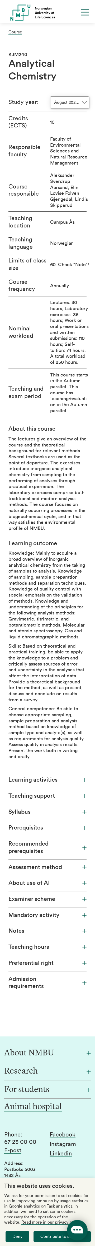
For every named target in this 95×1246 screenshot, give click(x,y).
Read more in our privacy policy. (51, 1222)
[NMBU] (47, 12)
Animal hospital (33, 1107)
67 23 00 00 (20, 1142)
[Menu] (85, 12)
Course (15, 32)
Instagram (63, 1144)
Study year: (23, 102)
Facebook (62, 1135)
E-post (12, 1150)
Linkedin (61, 1153)
